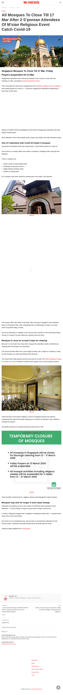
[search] (60, 2)
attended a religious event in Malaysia (48, 86)
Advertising (34, 660)
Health (18, 7)
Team (33, 675)
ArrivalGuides (25, 528)
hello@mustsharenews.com (9, 644)
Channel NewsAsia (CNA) (30, 81)
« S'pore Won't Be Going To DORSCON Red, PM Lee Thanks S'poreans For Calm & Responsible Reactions (15, 609)
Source (31, 215)
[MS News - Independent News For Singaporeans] (31, 2)
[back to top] (58, 687)
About (33, 663)
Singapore (12, 7)
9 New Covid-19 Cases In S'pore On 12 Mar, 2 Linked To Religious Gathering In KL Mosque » (48, 609)
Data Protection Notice (37, 669)
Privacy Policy (35, 672)
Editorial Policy (35, 666)
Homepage (4, 7)
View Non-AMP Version (36, 689)
